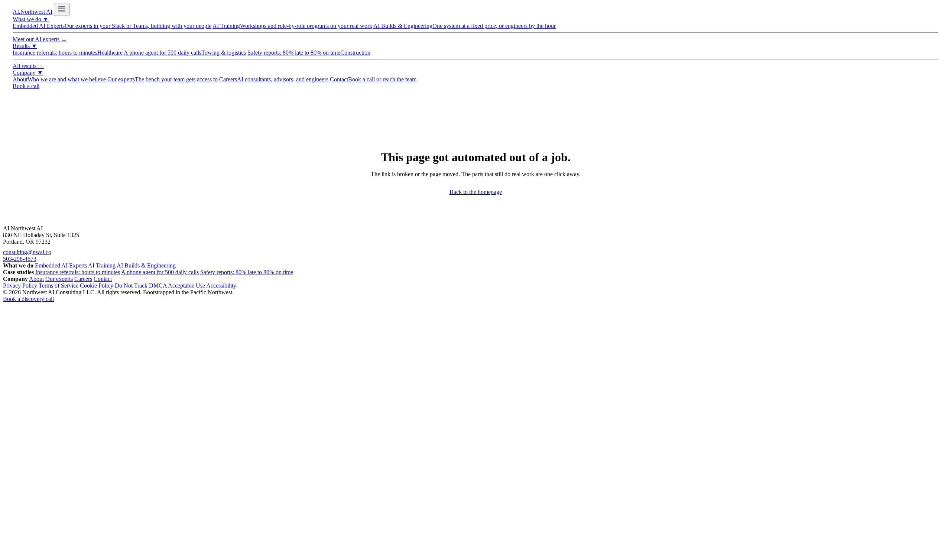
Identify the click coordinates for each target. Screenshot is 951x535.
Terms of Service (58, 285)
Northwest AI (32, 12)
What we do (31, 19)
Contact (373, 79)
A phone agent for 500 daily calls (185, 52)
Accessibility (221, 285)
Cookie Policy (96, 285)
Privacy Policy (20, 285)
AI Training (292, 26)
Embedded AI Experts (112, 26)
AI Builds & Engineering (464, 26)
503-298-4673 (19, 259)
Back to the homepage (475, 192)
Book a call (26, 86)
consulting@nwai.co (27, 252)
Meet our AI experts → (40, 39)
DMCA (158, 285)
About (59, 79)
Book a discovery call (28, 299)
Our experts (162, 79)
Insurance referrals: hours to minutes (68, 52)
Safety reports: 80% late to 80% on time (308, 52)
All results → (28, 66)
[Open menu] (61, 9)
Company (28, 72)
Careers (273, 79)
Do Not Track (131, 285)
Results (25, 46)
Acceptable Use (186, 285)
